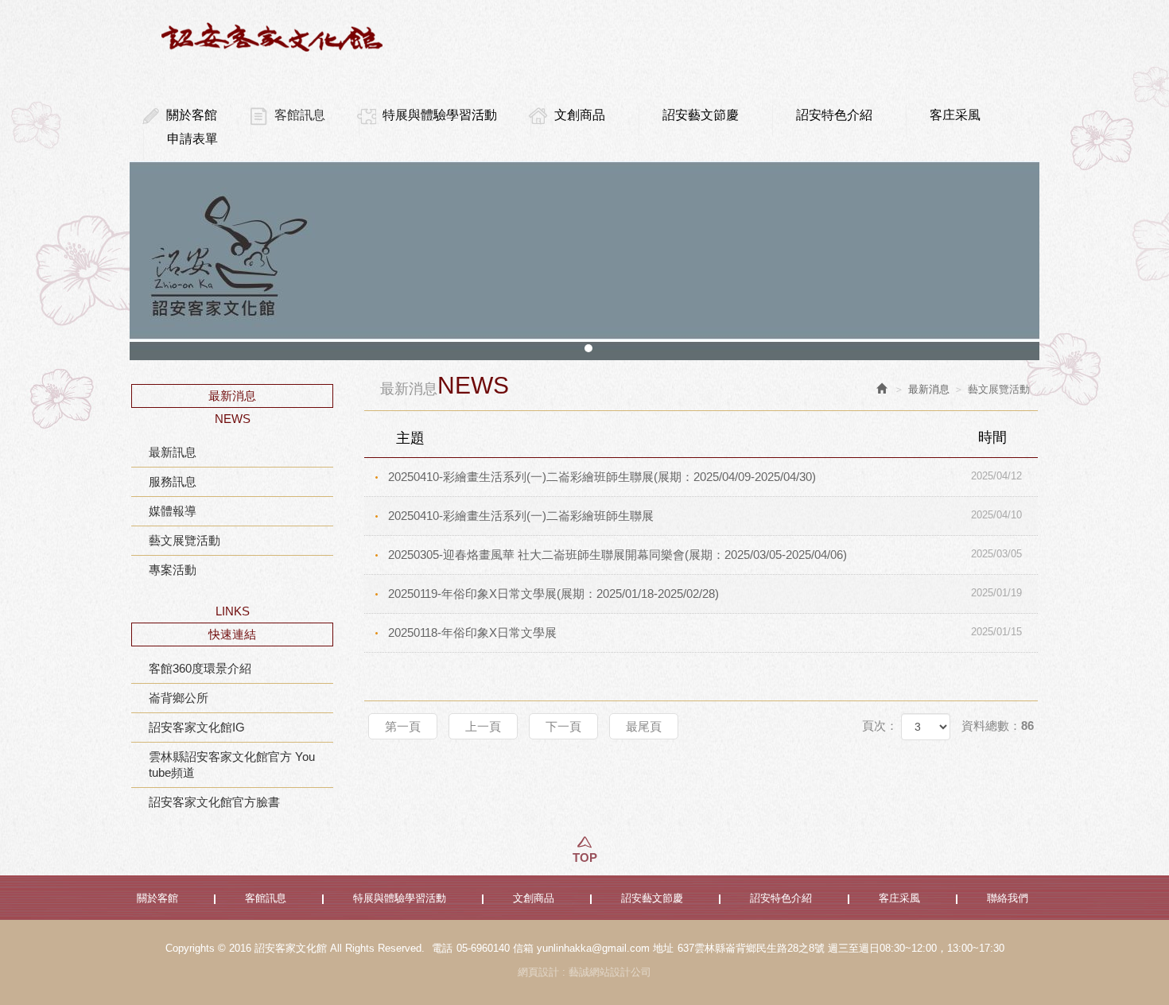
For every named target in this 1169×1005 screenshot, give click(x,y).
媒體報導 (172, 511)
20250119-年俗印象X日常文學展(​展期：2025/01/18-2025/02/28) (705, 593)
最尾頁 (644, 726)
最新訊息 (172, 452)
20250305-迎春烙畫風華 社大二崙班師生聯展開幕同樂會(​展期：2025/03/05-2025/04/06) (705, 554)
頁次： (880, 725)
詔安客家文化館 (274, 37)
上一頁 (483, 726)
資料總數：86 (997, 725)
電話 (442, 948)
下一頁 (563, 726)
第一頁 (403, 726)
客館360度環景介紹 (200, 668)
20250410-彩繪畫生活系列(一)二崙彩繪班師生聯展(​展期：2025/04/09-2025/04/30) (705, 476)
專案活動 (172, 569)
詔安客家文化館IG (197, 727)
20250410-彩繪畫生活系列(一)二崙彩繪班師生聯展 (705, 515)
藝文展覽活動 (184, 540)
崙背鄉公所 (178, 697)
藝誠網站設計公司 (610, 972)
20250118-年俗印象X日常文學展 (705, 632)
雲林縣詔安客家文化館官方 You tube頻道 (232, 764)
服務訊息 (172, 481)
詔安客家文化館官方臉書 (214, 802)
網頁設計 (538, 972)
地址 (663, 948)
